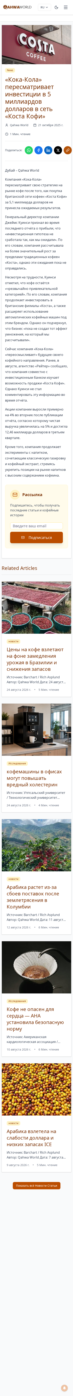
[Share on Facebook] (38, 150)
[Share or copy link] (68, 150)
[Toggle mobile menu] (66, 7)
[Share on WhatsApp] (29, 150)
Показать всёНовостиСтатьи (36, 1185)
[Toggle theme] (56, 7)
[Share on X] (58, 150)
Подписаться (40, 537)
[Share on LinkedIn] (48, 150)
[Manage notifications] (64, 1388)
